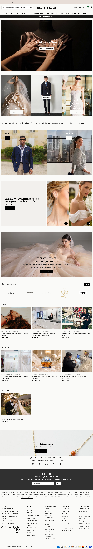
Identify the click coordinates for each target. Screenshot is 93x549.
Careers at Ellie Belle (33, 515)
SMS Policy (30, 533)
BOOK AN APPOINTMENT (46, 48)
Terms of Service (32, 528)
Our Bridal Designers (46, 271)
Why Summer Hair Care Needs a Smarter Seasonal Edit (16, 323)
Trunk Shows (31, 535)
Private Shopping (49, 529)
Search (31, 7)
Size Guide (65, 521)
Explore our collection (16, 112)
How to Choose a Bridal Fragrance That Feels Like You (46, 366)
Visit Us (47, 508)
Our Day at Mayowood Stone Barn (16, 408)
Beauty (67, 13)
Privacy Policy (31, 530)
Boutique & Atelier (51, 506)
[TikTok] (60, 464)
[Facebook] (53, 464)
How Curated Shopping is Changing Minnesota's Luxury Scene (46, 323)
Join (58, 483)
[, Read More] (80, 7)
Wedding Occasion (38, 13)
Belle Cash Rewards (50, 539)
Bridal (5, 13)
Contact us (82, 514)
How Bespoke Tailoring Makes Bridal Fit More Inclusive (77, 366)
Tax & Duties (65, 523)
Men (29, 13)
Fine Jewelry (59, 13)
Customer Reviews (84, 526)
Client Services (84, 506)
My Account (65, 508)
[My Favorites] (87, 7)
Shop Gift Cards (84, 511)
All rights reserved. (17, 546)
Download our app (84, 523)
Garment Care (49, 531)
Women (23, 13)
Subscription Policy (32, 520)
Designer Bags (50, 13)
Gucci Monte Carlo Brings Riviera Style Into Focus (77, 323)
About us (29, 510)
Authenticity (65, 511)
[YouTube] (46, 464)
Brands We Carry (84, 528)
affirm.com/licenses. (27, 498)
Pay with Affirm (66, 526)
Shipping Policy (31, 518)
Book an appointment (76, 112)
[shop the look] (66, 223)
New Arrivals (46, 97)
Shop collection (10, 208)
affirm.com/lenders (52, 494)
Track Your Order (84, 508)
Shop (7, 138)
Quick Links (66, 506)
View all (87, 284)
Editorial (85, 13)
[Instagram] (33, 464)
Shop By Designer (77, 13)
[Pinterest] (39, 464)
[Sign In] (83, 7)
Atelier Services (14, 13)
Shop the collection (41, 451)
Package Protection (85, 521)
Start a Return (66, 514)
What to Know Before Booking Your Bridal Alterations (16, 366)
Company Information (31, 507)
